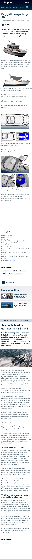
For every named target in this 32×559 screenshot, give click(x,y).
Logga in (27, 2)
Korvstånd (22, 270)
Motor (4, 273)
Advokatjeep (6, 270)
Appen (22, 7)
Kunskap (15, 7)
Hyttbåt (15, 270)
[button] (28, 120)
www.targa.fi (11, 260)
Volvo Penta (19, 273)
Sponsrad (5, 542)
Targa (10, 273)
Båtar (3, 7)
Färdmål (8, 7)
